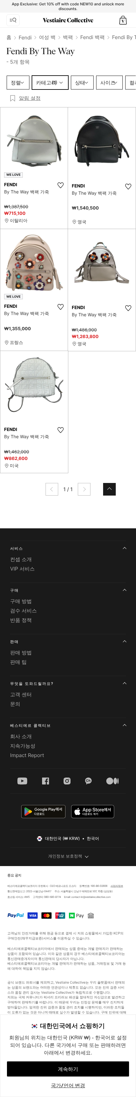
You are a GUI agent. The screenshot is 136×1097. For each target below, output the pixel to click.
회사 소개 (21, 736)
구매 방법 (21, 601)
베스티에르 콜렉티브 (30, 725)
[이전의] (52, 489)
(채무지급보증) (32, 938)
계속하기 (68, 1069)
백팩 (68, 37)
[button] (123, 20)
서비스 (16, 548)
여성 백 (47, 37)
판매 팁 (18, 662)
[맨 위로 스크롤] (109, 489)
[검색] (13, 20)
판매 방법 (21, 652)
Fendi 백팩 (92, 37)
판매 (14, 641)
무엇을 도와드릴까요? (31, 683)
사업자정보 (117, 885)
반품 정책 (21, 620)
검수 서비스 (23, 610)
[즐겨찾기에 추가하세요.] (60, 185)
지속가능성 (22, 746)
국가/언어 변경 (68, 1085)
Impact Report (27, 755)
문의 (15, 704)
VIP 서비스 (22, 569)
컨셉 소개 (21, 559)
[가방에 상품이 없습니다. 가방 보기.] (123, 20)
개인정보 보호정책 (65, 856)
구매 (14, 590)
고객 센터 (21, 694)
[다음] (84, 489)
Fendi (25, 37)
